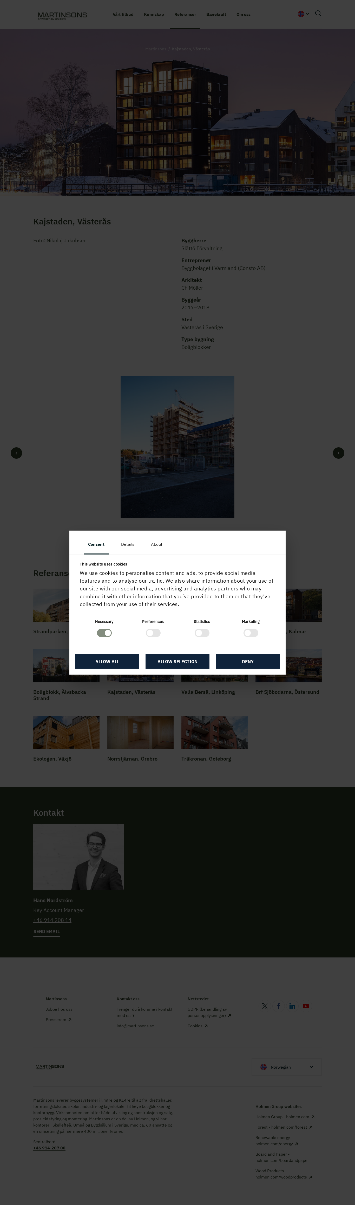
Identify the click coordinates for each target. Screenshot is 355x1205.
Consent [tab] (96, 544)
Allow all (107, 661)
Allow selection (177, 661)
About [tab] (156, 544)
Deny (248, 661)
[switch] (153, 633)
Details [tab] (128, 544)
